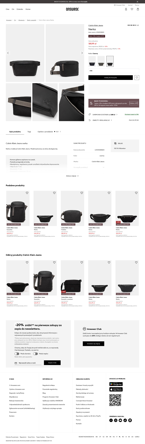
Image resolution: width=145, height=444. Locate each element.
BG (97, 437)
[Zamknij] (137, 1)
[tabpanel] (72, 156)
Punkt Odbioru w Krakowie (85, 404)
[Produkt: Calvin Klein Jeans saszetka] (18, 208)
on (13, 9)
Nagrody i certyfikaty (16, 393)
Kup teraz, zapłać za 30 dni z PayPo (88, 416)
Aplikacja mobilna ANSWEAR (53, 401)
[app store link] (116, 389)
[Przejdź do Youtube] (120, 420)
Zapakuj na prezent (83, 412)
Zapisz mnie (52, 363)
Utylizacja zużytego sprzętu (52, 408)
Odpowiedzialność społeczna (19, 404)
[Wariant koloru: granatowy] (92, 61)
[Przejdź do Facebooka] (111, 420)
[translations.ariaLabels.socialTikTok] (125, 420)
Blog (44, 393)
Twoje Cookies (40, 437)
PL (119, 437)
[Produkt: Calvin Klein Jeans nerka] (45, 208)
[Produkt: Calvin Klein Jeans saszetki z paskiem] (72, 278)
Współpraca (13, 397)
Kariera (11, 416)
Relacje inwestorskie (16, 401)
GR (107, 437)
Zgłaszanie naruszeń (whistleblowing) (22, 408)
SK (129, 437)
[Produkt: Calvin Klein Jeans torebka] (72, 208)
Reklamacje (80, 397)
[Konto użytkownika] (126, 9)
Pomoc (78, 420)
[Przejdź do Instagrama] (115, 420)
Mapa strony (50, 437)
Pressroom (12, 412)
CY (100, 437)
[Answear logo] (72, 9)
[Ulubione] (132, 9)
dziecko (20, 9)
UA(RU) (137, 437)
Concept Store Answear (84, 401)
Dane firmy (31, 437)
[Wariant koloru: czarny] (110, 61)
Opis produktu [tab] (15, 132)
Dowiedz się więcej (93, 344)
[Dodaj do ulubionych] (136, 77)
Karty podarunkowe (83, 408)
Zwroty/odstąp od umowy (85, 393)
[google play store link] (116, 384)
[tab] (49, 131)
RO (123, 437)
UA (132, 437)
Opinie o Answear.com (17, 389)
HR (110, 437)
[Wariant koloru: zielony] (101, 61)
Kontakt (79, 424)
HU (114, 437)
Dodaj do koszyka (110, 78)
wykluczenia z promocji (22, 344)
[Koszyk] (138, 9)
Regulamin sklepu (49, 385)
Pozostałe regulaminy (50, 389)
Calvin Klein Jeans (95, 25)
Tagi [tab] (29, 132)
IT (116, 437)
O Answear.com (14, 385)
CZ (103, 437)
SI (126, 437)
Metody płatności (82, 389)
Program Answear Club (51, 397)
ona (7, 9)
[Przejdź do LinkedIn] (130, 420)
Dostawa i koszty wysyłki (84, 385)
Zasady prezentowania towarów (54, 404)
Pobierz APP (134, 103)
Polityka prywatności (12, 437)
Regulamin (23, 437)
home (28, 9)
